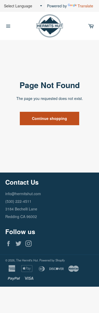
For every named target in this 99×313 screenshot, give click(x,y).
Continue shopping (49, 118)
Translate (85, 5)
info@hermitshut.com (23, 193)
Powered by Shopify (52, 260)
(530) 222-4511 (18, 201)
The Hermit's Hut (27, 260)
